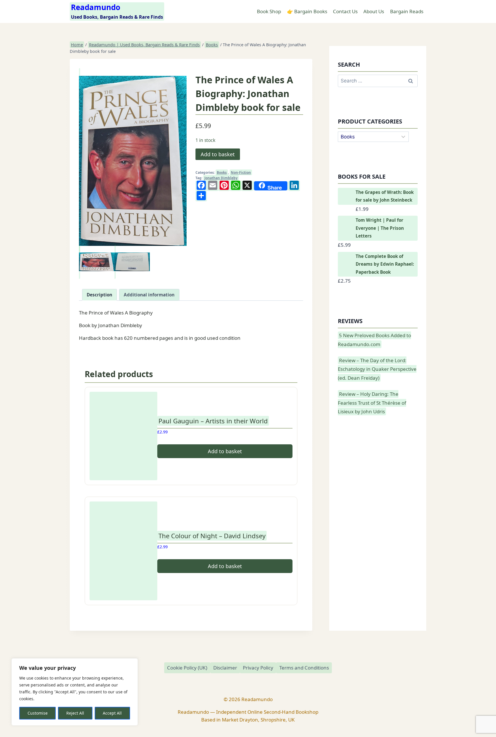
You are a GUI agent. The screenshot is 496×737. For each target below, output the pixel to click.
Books (222, 172)
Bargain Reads (406, 11)
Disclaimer (225, 667)
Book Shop (269, 11)
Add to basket (218, 154)
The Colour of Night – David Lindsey (212, 535)
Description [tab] (99, 295)
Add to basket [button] (225, 451)
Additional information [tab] (149, 295)
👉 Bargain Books (307, 11)
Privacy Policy (258, 667)
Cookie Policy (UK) (187, 667)
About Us (373, 11)
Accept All (112, 713)
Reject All (75, 713)
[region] (74, 692)
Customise (38, 713)
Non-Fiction (241, 172)
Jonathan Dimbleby (221, 177)
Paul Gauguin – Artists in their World (213, 420)
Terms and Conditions (304, 667)
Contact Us (345, 11)
